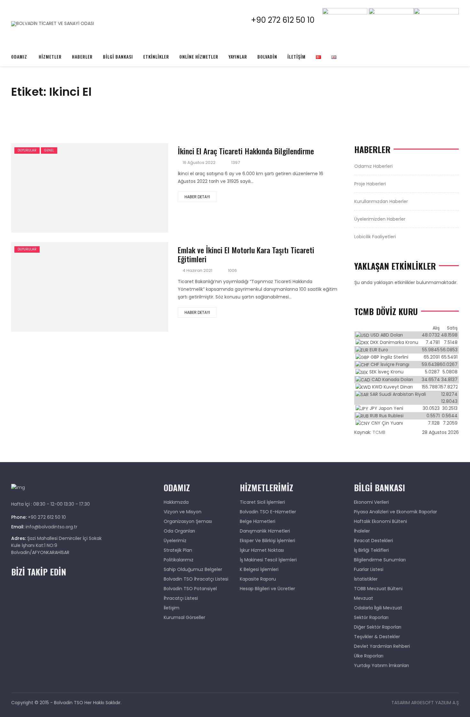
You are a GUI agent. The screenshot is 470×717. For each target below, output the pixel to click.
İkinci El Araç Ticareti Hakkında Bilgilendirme (246, 151)
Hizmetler (50, 56)
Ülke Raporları (368, 656)
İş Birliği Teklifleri (371, 550)
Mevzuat (363, 598)
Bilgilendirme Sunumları (380, 560)
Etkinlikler (156, 56)
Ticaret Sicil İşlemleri (262, 502)
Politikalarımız (178, 560)
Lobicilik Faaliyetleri (375, 236)
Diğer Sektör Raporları (377, 627)
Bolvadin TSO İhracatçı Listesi (196, 579)
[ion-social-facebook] (420, 36)
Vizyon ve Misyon (182, 512)
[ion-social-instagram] (442, 36)
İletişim (296, 56)
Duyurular (27, 150)
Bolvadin (267, 56)
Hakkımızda (176, 502)
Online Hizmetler (198, 56)
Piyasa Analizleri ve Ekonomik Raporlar (395, 512)
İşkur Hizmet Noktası (262, 550)
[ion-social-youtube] (453, 36)
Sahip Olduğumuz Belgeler (193, 569)
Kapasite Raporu (258, 579)
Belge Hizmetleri (257, 521)
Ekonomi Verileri (371, 502)
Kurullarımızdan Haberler (381, 201)
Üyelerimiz (175, 540)
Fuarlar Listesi (368, 569)
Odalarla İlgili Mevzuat (378, 608)
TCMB (378, 432)
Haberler (82, 56)
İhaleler (362, 531)
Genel (49, 150)
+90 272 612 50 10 (286, 20)
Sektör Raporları (371, 617)
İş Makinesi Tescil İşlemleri (268, 560)
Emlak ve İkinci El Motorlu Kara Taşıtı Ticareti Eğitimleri (246, 254)
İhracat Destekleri (373, 540)
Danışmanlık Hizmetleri (265, 531)
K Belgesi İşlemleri (259, 569)
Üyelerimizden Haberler (379, 219)
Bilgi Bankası (118, 56)
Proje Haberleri (370, 184)
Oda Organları (179, 531)
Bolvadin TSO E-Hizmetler (268, 512)
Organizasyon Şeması (188, 521)
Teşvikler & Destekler (377, 636)
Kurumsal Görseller (184, 617)
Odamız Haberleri (373, 166)
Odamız (19, 56)
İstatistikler (366, 579)
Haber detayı (197, 197)
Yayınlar (238, 56)
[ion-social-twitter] (431, 36)
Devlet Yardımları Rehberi (382, 646)
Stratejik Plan (178, 550)
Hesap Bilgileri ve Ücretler (267, 588)
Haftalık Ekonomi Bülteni (380, 521)
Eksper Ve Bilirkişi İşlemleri (267, 540)
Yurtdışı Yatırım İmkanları (381, 665)
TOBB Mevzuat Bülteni (378, 588)
